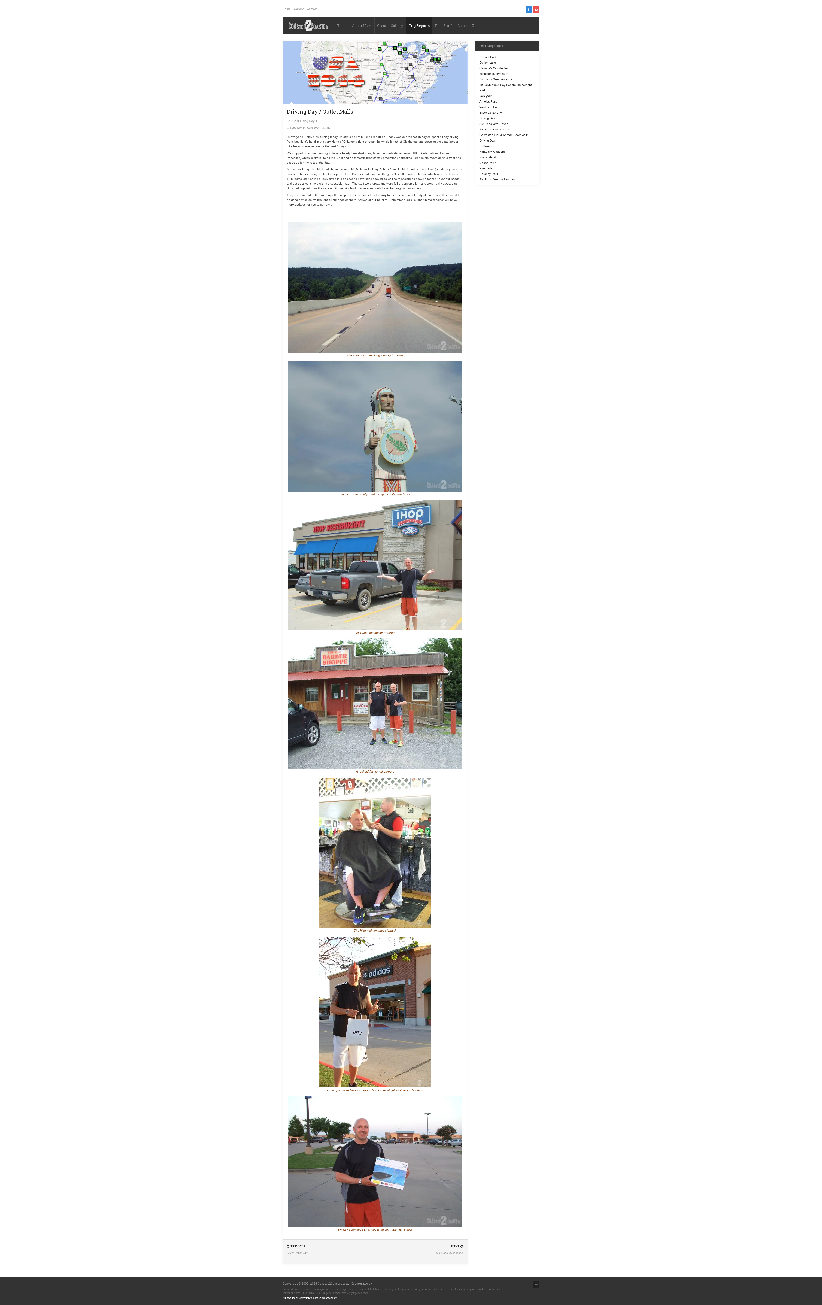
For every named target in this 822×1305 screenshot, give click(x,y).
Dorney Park (488, 57)
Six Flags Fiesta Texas (495, 129)
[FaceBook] (529, 9)
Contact (312, 8)
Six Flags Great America (496, 79)
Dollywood (486, 146)
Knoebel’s (486, 168)
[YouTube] (536, 9)
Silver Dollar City (491, 112)
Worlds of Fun (489, 107)
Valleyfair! (486, 96)
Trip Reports (419, 25)
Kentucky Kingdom (492, 151)
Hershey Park (489, 174)
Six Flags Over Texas (494, 123)
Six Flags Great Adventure (497, 179)
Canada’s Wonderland (495, 68)
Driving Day (487, 118)
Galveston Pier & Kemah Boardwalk (504, 135)
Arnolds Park (488, 101)
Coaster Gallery (390, 25)
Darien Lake (488, 62)
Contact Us (466, 25)
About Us (360, 25)
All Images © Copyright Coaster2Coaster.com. (310, 1297)
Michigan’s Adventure (494, 73)
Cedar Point (488, 162)
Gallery (299, 8)
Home (287, 8)
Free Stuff (443, 25)
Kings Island (488, 157)
